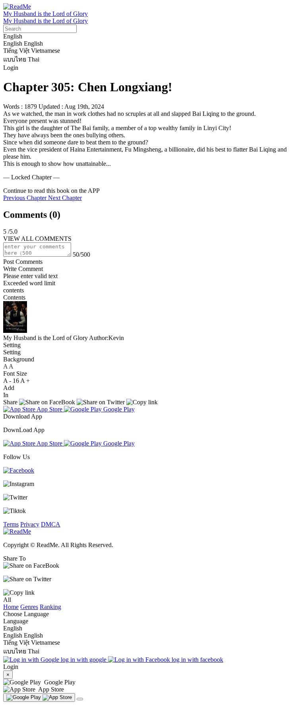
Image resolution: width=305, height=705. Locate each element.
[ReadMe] (17, 6)
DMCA (50, 524)
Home (11, 606)
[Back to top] (80, 699)
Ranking (50, 606)
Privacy (29, 524)
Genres (29, 606)
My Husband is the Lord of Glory (45, 13)
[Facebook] (18, 470)
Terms (11, 524)
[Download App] (39, 697)
